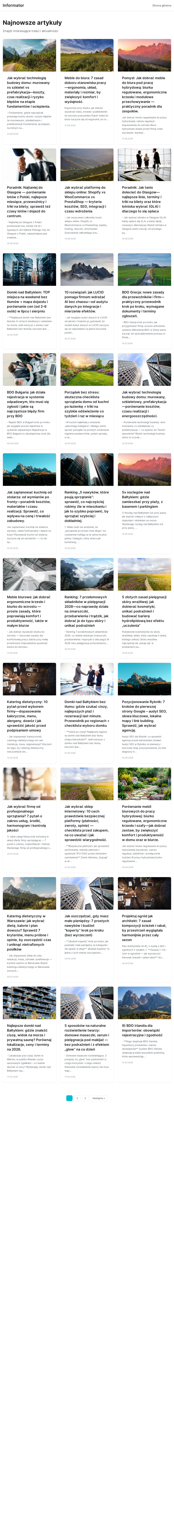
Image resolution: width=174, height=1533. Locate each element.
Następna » (99, 1098)
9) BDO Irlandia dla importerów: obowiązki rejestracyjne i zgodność (142, 1030)
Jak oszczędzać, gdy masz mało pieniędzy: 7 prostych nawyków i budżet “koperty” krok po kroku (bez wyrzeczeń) (87, 925)
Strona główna (161, 5)
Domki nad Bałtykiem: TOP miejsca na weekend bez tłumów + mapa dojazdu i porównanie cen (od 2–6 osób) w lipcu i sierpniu (28, 301)
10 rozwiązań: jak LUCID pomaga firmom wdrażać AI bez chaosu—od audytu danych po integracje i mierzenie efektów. (86, 301)
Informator (13, 5)
